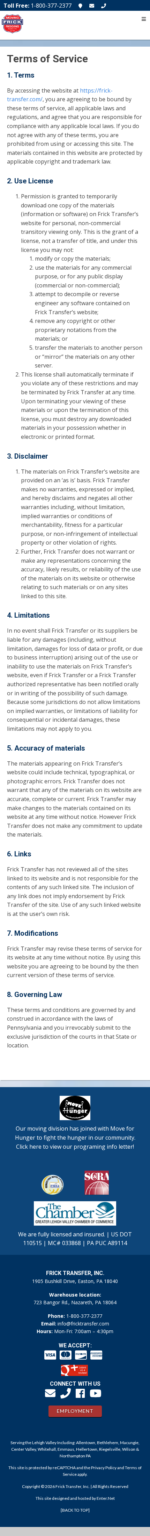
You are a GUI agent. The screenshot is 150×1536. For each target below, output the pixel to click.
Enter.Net (106, 1498)
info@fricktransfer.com (83, 1323)
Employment (75, 1411)
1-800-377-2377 (84, 1316)
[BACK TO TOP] (75, 1510)
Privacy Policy (104, 1467)
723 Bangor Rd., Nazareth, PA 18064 (75, 1302)
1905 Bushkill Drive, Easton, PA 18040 (75, 1281)
